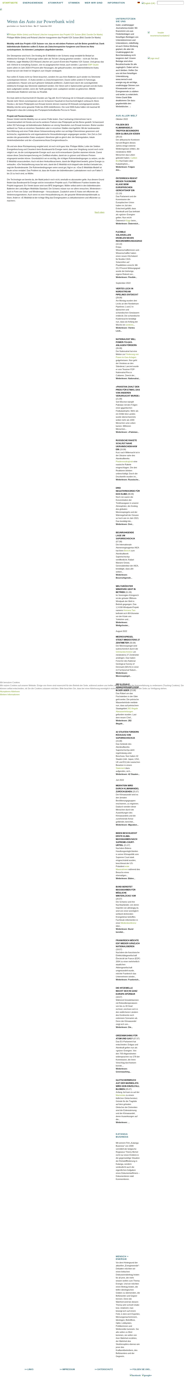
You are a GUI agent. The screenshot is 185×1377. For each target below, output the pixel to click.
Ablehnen (15, 691)
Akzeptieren (5, 691)
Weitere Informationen (10, 694)
